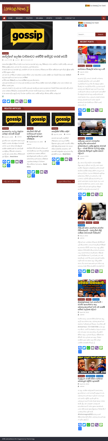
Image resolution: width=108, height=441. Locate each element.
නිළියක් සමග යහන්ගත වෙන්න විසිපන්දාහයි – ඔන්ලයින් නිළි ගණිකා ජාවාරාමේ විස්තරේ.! (91, 230)
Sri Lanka (39, 18)
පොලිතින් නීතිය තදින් (60, 131)
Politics (29, 18)
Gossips (59, 18)
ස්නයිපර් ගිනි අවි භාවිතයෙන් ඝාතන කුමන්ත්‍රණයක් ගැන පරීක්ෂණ (35, 135)
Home (10, 18)
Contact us (70, 18)
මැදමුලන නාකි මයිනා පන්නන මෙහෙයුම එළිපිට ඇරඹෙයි (90, 379)
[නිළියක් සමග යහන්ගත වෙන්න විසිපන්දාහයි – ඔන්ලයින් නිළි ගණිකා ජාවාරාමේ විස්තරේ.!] (92, 211)
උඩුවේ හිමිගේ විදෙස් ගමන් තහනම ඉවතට (66, 181)
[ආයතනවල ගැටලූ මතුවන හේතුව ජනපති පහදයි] (13, 119)
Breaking (19, 18)
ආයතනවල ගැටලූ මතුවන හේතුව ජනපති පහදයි (12, 132)
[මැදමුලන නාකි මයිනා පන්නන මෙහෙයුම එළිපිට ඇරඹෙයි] (92, 365)
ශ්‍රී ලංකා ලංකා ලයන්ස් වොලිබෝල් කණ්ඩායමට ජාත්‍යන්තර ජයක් (12, 181)
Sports (49, 18)
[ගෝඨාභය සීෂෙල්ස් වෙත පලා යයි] (92, 54)
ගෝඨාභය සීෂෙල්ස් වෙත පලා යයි (91, 69)
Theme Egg (30, 439)
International (90, 376)
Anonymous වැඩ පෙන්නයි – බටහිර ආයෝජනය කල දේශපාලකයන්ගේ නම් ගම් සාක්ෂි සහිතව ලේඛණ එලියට (91, 306)
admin (17, 60)
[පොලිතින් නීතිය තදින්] (63, 119)
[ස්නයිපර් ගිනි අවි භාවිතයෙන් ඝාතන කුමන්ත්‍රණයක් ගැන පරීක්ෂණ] (38, 119)
